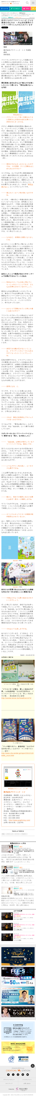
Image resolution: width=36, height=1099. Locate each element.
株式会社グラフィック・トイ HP (18, 788)
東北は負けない (18, 114)
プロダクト (23, 833)
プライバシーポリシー (9, 1079)
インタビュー (14, 13)
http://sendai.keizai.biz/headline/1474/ (16, 698)
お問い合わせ (27, 1083)
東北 (3, 833)
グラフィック (10, 833)
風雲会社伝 (22, 13)
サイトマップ (9, 1083)
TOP (33, 1066)
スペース (17, 833)
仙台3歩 (11, 442)
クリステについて (27, 1079)
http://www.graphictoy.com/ (19, 820)
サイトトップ (5, 13)
